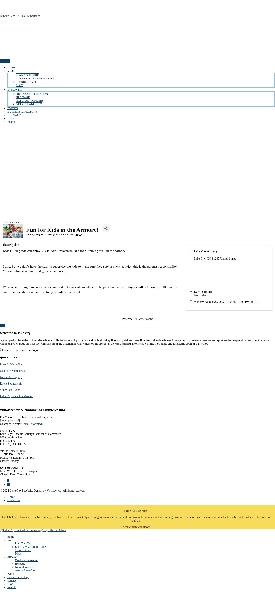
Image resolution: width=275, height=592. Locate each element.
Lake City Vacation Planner (16, 396)
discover (14, 89)
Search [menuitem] (11, 587)
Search (11, 121)
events (12, 108)
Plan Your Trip (27, 75)
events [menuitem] (11, 573)
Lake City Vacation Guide (35, 78)
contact (14, 115)
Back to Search (11, 222)
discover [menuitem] (12, 556)
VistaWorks (53, 490)
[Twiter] (8, 484)
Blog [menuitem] (10, 583)
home (11, 67)
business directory (22, 111)
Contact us (13, 500)
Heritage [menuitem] (20, 563)
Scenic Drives (26, 81)
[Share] (106, 228)
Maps (19, 85)
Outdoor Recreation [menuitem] (26, 560)
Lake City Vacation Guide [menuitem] (30, 546)
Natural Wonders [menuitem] (25, 567)
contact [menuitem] (11, 580)
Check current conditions (135, 526)
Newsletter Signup (11, 377)
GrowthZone (145, 318)
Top (2, 325)
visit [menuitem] (9, 540)
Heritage (23, 97)
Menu (4, 61)
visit (11, 70)
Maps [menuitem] (18, 553)
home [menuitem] (10, 536)
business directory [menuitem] (18, 577)
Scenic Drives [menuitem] (23, 550)
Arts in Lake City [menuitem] (25, 570)
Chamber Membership (13, 370)
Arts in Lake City (29, 104)
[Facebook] (8, 480)
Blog (11, 118)
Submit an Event (10, 389)
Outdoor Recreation (32, 93)
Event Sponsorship (11, 383)
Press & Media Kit (11, 364)
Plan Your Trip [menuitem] (23, 543)
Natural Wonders (29, 100)
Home (11, 496)
